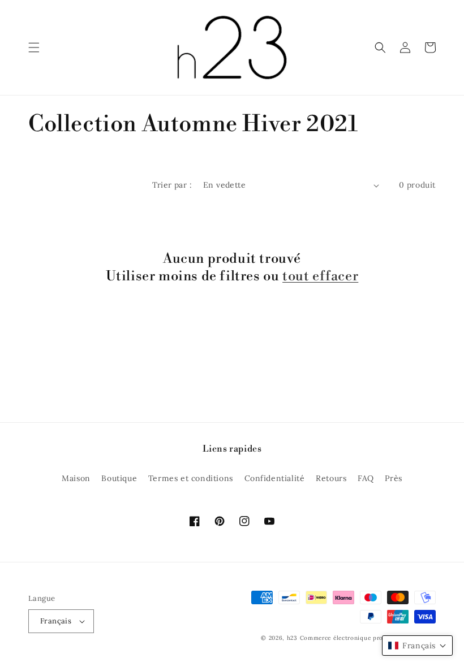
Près (393, 478)
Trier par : (172, 185)
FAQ (366, 478)
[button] (34, 47)
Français (55, 621)
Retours (331, 478)
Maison (76, 478)
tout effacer (320, 276)
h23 (292, 638)
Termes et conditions (190, 478)
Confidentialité (274, 478)
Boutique (119, 478)
